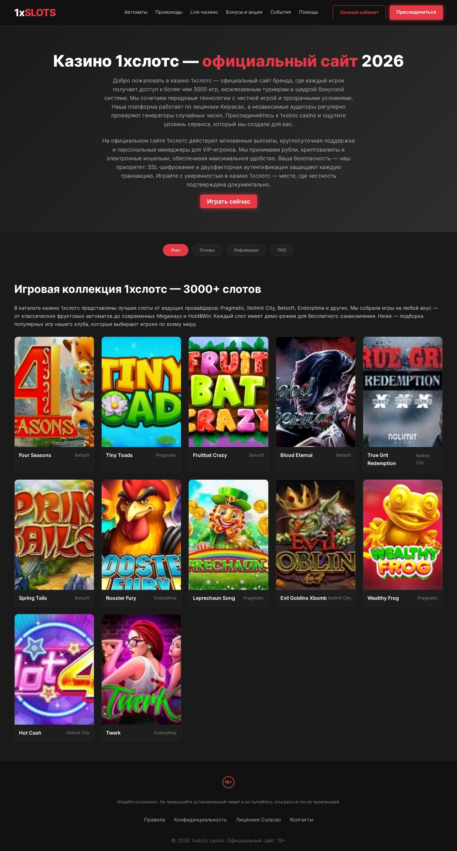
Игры (175, 250)
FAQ (282, 250)
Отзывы (207, 250)
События (280, 12)
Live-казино (204, 12)
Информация (246, 250)
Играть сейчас (228, 201)
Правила (154, 819)
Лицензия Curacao (258, 819)
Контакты (301, 819)
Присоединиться (416, 12)
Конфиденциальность (200, 819)
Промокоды (168, 12)
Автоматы (135, 12)
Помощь (308, 12)
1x (35, 13)
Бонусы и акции (244, 12)
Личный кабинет (359, 12)
